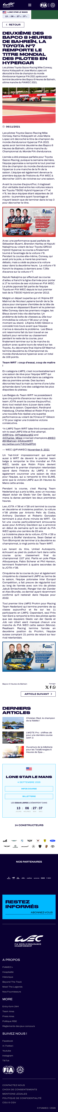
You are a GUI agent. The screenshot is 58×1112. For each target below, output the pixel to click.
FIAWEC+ (7, 967)
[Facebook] (50, 687)
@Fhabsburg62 (24, 435)
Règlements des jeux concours (18, 1026)
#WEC (51, 438)
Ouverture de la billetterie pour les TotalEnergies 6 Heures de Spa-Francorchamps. (39, 749)
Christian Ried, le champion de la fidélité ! (40, 719)
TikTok (5, 1060)
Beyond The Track (12, 981)
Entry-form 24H (10, 1006)
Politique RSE (9, 1021)
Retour (15, 25)
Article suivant (37, 694)
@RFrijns (8, 435)
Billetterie (29, 796)
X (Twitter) (7, 1045)
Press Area (8, 1016)
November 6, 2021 (39, 449)
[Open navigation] (30, 5)
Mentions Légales (14, 1093)
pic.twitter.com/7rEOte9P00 (19, 444)
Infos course (29, 788)
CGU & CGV (9, 1102)
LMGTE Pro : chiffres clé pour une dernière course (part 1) (39, 735)
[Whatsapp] (54, 687)
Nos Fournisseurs (11, 991)
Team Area (8, 1011)
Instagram (7, 1055)
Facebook (7, 1041)
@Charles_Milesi (12, 438)
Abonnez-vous (42, 912)
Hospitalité (8, 972)
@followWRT (25, 441)
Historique (7, 977)
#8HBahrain (9, 441)
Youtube (6, 1050)
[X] (47, 687)
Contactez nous (13, 1085)
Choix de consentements (19, 1089)
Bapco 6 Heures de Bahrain (14, 684)
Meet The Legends (12, 986)
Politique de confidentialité (21, 1098)
